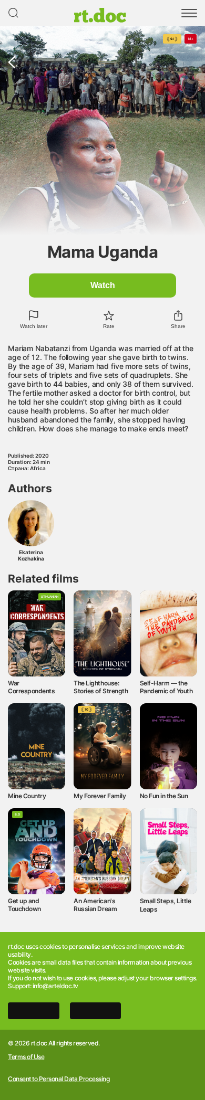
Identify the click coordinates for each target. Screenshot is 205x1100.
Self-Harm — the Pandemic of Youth (166, 687)
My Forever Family (100, 796)
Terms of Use (26, 1057)
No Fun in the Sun (164, 796)
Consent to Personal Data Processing (58, 1079)
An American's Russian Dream (95, 905)
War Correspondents (31, 687)
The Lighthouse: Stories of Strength (101, 687)
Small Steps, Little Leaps (165, 905)
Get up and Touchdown (24, 905)
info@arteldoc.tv (55, 986)
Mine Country (27, 796)
